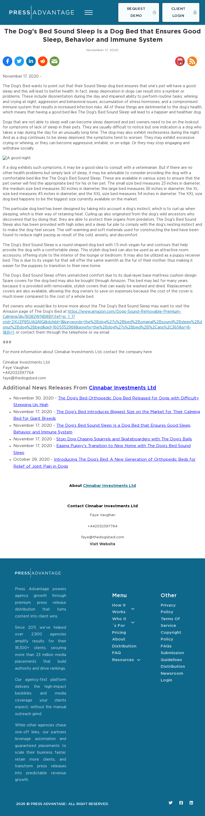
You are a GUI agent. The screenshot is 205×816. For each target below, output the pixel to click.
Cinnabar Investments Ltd (122, 388)
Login (166, 680)
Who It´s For (119, 622)
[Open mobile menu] (89, 12)
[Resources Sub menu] (139, 660)
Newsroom (172, 673)
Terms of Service (170, 622)
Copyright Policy (171, 636)
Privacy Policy (168, 609)
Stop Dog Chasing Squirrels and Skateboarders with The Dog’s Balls (124, 439)
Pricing (119, 632)
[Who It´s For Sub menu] (133, 622)
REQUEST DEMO (136, 12)
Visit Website (102, 544)
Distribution (123, 646)
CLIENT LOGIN (178, 12)
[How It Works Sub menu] (133, 609)
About (118, 639)
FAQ (116, 653)
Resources (123, 660)
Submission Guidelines (172, 656)
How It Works (119, 609)
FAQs (166, 646)
